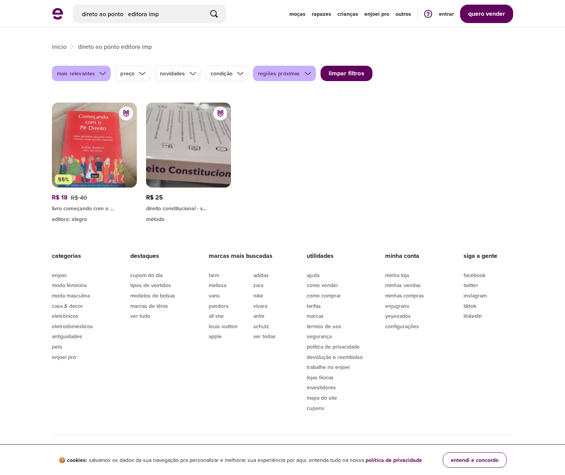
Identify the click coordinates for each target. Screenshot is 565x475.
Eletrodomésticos (72, 326)
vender (486, 13)
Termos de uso (324, 326)
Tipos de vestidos (150, 285)
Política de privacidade (333, 346)
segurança (319, 336)
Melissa (217, 285)
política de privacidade (394, 460)
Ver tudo (140, 316)
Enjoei (59, 275)
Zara (258, 285)
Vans (214, 295)
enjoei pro (376, 14)
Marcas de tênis (149, 306)
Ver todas (264, 336)
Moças (297, 14)
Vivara (260, 306)
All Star (216, 316)
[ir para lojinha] (94, 207)
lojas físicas (320, 377)
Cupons (315, 408)
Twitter (471, 285)
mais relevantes (76, 73)
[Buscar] (214, 13)
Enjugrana (397, 306)
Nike (258, 295)
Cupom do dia (146, 275)
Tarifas (314, 306)
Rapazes (321, 14)
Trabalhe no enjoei (328, 367)
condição (222, 73)
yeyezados (398, 316)
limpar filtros (346, 73)
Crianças (347, 14)
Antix (258, 316)
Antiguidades (67, 336)
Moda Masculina (71, 295)
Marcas (315, 316)
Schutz (261, 326)
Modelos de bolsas (152, 295)
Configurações (402, 326)
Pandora (218, 306)
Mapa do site (322, 398)
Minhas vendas (403, 285)
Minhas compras (404, 295)
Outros (403, 14)
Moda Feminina (69, 285)
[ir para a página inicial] (57, 17)
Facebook (474, 275)
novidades (172, 73)
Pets (57, 346)
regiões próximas (279, 73)
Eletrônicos (65, 316)
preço (127, 73)
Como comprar (324, 295)
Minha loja (397, 275)
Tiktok (470, 306)
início (59, 46)
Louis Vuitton (223, 326)
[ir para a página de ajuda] (428, 13)
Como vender (322, 285)
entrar (446, 14)
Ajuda (313, 275)
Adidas (261, 275)
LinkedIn (473, 316)
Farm (214, 275)
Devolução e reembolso (335, 357)
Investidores (321, 387)
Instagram (475, 295)
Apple (215, 336)
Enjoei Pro (64, 357)
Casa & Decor (67, 306)
